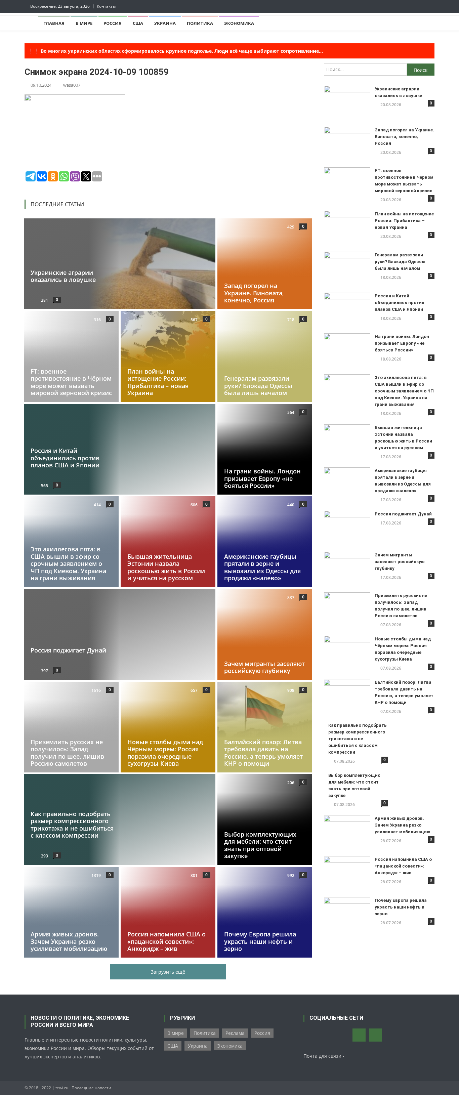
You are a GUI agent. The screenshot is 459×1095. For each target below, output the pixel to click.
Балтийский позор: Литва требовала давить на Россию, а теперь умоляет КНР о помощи (263, 752)
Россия (112, 23)
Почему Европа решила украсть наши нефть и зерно (260, 941)
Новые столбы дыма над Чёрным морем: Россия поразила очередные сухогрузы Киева (165, 752)
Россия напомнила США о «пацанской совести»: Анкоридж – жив (166, 941)
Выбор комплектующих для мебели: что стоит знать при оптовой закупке (260, 845)
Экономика (239, 23)
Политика (200, 23)
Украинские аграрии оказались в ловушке (63, 276)
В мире (84, 23)
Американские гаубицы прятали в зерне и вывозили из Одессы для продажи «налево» (262, 567)
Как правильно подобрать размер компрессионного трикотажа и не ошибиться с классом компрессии (72, 825)
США (138, 23)
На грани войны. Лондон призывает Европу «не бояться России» (262, 478)
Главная (54, 23)
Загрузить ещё (168, 972)
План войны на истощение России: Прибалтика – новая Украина (158, 382)
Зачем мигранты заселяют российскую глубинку (264, 667)
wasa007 (71, 85)
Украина (165, 23)
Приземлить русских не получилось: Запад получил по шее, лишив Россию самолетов (67, 752)
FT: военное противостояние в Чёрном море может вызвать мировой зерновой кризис (71, 382)
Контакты (106, 6)
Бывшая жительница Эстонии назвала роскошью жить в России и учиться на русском (166, 567)
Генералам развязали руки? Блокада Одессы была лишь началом (258, 385)
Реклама (235, 1033)
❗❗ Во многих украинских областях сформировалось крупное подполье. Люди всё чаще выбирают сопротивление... (175, 51)
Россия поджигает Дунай (68, 650)
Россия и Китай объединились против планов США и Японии (65, 458)
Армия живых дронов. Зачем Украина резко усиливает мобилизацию (69, 941)
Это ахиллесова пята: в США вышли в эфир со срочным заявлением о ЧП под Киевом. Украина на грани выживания (68, 563)
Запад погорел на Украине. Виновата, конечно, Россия (254, 293)
